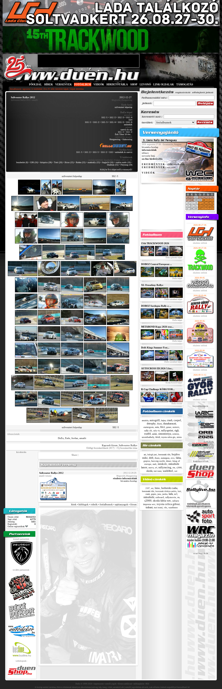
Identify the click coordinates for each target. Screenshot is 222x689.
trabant (149, 507)
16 (212, 197)
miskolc (176, 427)
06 (212, 205)
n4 (156, 468)
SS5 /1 (88, 122)
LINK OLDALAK (163, 84)
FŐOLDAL (35, 84)
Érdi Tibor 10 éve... (123, 134)
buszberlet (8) (22, 162)
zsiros (179, 437)
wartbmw (173, 507)
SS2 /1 (104, 117)
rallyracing (164, 467)
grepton (147, 461)
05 (208, 205)
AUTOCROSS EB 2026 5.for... (157, 368)
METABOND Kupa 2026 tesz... (157, 326)
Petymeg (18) (126, 165)
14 (204, 197)
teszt (157, 437)
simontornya (164, 433)
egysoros (26, 89)
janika (164, 494)
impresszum (99, 684)
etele (157, 427)
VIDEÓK (98, 84)
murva (151, 468)
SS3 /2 (104, 152)
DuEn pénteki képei (173, 258)
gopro (153, 494)
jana (159, 494)
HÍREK (48, 84)
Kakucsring (127, 139)
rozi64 (147, 433)
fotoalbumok (15, 89)
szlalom (175, 434)
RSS (147, 684)
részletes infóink (200, 243)
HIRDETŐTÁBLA (117, 84)
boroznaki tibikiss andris (165, 491)
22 (208, 200)
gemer (168, 427)
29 (208, 203)
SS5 (111, 152)
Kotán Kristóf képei (173, 383)
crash (169, 420)
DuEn (61, 438)
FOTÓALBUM (82, 84)
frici (162, 427)
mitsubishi (149, 497)
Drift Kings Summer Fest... (155, 347)
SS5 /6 (129, 122)
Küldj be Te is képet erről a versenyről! (116, 170)
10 (188, 197)
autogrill (155, 420)
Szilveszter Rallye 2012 (21, 100)
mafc (155, 464)
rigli (177, 430)
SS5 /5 (121, 122)
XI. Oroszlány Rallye (152, 285)
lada (171, 493)
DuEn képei (177, 278)
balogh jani (152, 455)
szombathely (148, 437)
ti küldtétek (37, 89)
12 (208, 208)
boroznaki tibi (164, 454)
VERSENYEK (63, 84)
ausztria (145, 420)
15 (208, 197)
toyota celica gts (168, 437)
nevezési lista (148, 156)
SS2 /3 (121, 117)
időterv (145, 153)
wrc (175, 471)
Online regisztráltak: (16, 526)
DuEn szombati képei (173, 299)
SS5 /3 (104, 122)
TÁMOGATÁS (184, 84)
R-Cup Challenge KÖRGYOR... (158, 389)
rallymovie (170, 497)
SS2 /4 (129, 117)
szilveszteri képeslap (123, 107)
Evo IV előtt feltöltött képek (56, 89)
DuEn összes (176, 403)
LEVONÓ (146, 84)
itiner (168, 461)
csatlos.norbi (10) (123, 162)
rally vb (156, 431)
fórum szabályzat (125, 684)
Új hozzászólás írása (127, 448)
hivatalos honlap (129, 481)
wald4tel (168, 470)
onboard (159, 497)
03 (200, 205)
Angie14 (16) (107, 162)
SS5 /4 (113, 122)
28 (204, 203)
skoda (149, 470)
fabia (178, 457)
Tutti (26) (58, 162)
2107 (147, 488)
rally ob (148, 430)
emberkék (128, 124)
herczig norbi (158, 461)
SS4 (130, 120)
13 (200, 197)
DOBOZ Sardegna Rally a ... (156, 306)
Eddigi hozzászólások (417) (100, 448)
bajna (163, 420)
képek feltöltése (77, 89)
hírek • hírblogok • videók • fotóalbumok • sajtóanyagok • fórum (104, 504)
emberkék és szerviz (123, 152)
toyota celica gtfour (168, 504)
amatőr (82, 438)
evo (173, 458)
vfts (165, 508)
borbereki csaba (169, 488)
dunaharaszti (169, 423)
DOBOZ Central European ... (156, 264)
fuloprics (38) (46, 162)
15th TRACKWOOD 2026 (155, 243)
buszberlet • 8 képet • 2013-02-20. (118, 160)
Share (74, 455)
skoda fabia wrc (162, 500)
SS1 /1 (121, 132)
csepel (177, 420)
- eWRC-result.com (163, 164)
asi (145, 454)
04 (204, 205)
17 (188, 200)
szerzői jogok (110, 684)
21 (204, 200)
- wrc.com (159, 167)
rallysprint (167, 430)
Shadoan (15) (112, 165)
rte (174, 467)
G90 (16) (34, 162)
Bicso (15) (69, 162)
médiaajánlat (139, 684)
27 (200, 203)
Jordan (74, 438)
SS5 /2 (96, 122)
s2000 (179, 468)
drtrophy (151, 423)
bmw (157, 488)
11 (192, 197)
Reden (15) (80, 162)
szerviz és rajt (126, 129)
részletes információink (125, 478)
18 (192, 200)
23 (212, 200)
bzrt (179, 491)
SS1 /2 (129, 132)
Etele (67, 438)
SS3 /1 (96, 152)
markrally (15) (94, 162)
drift (151, 457)
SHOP (133, 84)
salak (154, 433)
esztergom (149, 427)
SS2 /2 (113, 117)
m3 (175, 494)
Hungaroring (114, 139)
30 (212, 203)
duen (159, 423)
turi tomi (158, 471)
